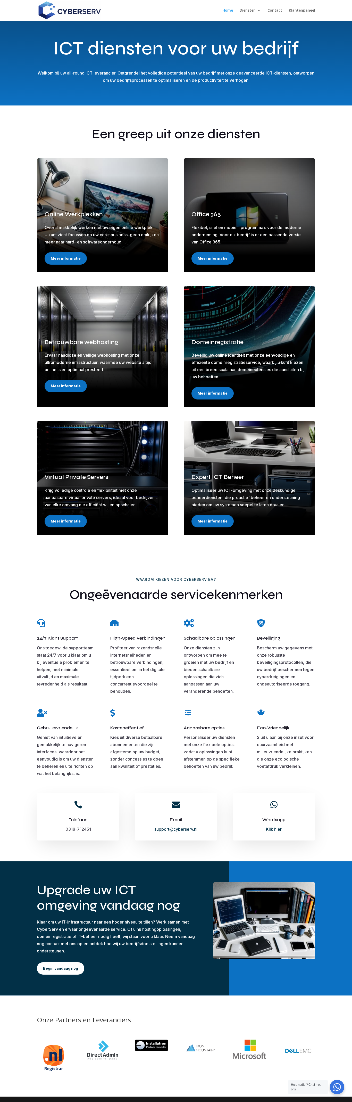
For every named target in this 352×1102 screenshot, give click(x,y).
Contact (274, 11)
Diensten (248, 11)
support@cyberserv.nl (175, 829)
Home (227, 11)
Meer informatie (66, 258)
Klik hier (274, 829)
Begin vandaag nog (60, 968)
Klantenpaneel (302, 11)
